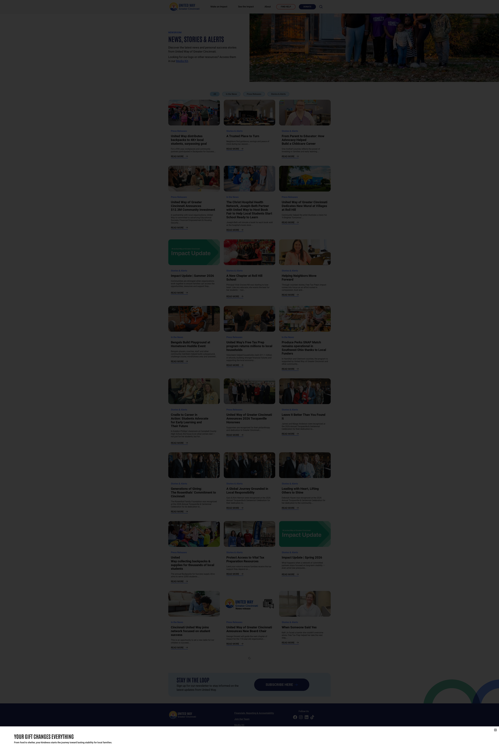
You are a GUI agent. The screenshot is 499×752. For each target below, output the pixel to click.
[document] (249, 376)
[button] (495, 730)
